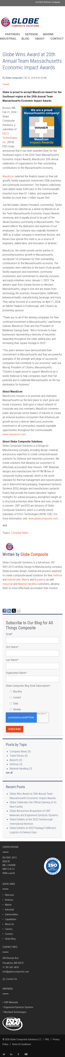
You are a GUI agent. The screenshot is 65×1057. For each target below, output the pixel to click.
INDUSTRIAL (8, 38)
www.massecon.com (14, 434)
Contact (9, 933)
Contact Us (11, 979)
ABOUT (40, 38)
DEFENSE (31, 34)
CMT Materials (11, 1002)
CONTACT (57, 38)
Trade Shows (19, 755)
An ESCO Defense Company (48, 2)
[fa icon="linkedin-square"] (9, 595)
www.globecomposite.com (43, 518)
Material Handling (27, 584)
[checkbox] (32, 701)
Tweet (5, 84)
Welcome (9, 894)
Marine (25, 579)
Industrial (7, 584)
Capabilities (10, 919)
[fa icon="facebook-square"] (4, 595)
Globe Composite (14, 77)
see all (9, 772)
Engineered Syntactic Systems (18, 1007)
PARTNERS (12, 34)
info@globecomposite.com (15, 971)
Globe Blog (10, 938)
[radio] (34, 692)
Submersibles (11, 914)
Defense (57, 575)
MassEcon (8, 176)
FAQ (47, 1039)
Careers (8, 929)
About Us (9, 924)
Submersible (14, 579)
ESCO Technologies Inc (9, 138)
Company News (19, 532)
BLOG (25, 38)
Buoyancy (39, 579)
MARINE (48, 34)
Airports (16, 760)
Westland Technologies (15, 1012)
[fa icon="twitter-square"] (14, 595)
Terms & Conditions (21, 1044)
